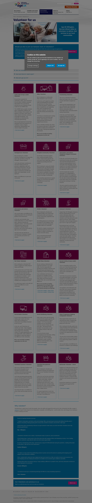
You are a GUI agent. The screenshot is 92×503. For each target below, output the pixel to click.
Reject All (50, 65)
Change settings (33, 65)
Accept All (61, 65)
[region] (46, 60)
